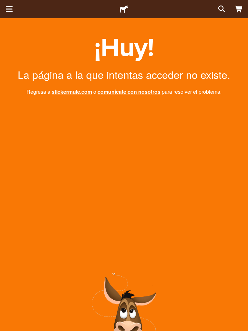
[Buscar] (221, 9)
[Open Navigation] (9, 9)
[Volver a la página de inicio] (124, 9)
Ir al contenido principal (4, 4)
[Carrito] (239, 9)
